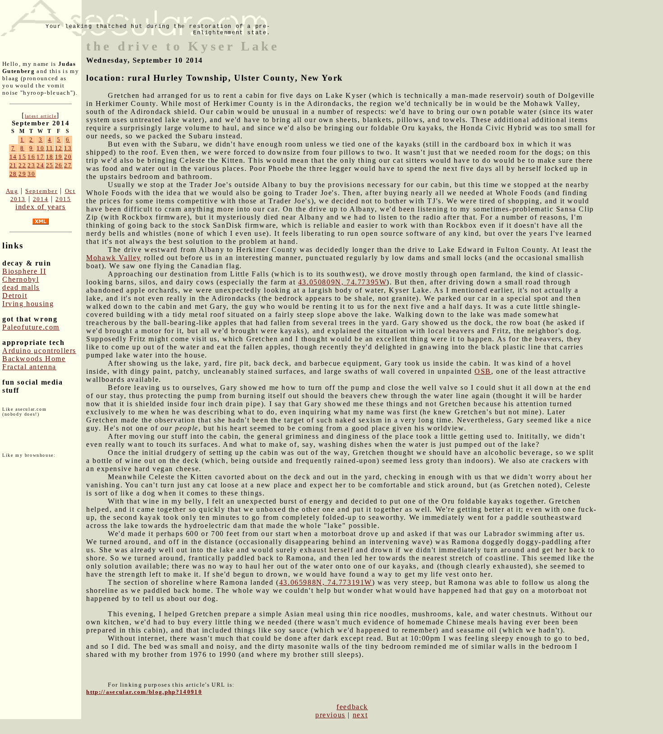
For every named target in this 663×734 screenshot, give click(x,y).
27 (68, 165)
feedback (352, 707)
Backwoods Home (33, 358)
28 (13, 173)
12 (59, 148)
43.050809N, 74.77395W (342, 282)
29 (22, 173)
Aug (12, 191)
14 (13, 156)
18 (50, 156)
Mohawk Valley (113, 257)
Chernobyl (20, 279)
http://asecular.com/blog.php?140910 (144, 691)
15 (22, 156)
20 (68, 156)
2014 (40, 199)
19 (59, 156)
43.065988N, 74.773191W (325, 582)
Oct (70, 191)
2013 (18, 199)
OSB (482, 371)
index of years (40, 207)
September (41, 191)
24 (40, 165)
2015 (63, 199)
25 (50, 165)
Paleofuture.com (31, 327)
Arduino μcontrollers (39, 350)
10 (40, 148)
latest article (40, 116)
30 (31, 173)
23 (31, 165)
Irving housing (28, 303)
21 (13, 165)
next (360, 715)
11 (50, 148)
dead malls (21, 287)
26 (59, 165)
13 (68, 148)
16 (31, 156)
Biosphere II (24, 271)
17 (40, 156)
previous (330, 715)
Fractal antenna (29, 367)
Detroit (14, 295)
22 (22, 165)
